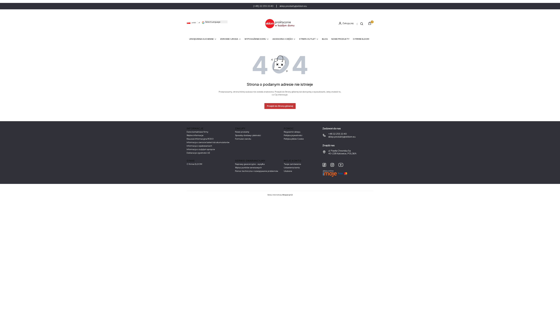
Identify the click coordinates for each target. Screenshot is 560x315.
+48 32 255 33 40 (337, 133)
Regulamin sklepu (292, 132)
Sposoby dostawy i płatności (248, 135)
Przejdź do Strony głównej (280, 106)
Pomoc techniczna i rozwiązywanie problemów (256, 171)
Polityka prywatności (293, 135)
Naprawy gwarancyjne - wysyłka (250, 164)
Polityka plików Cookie (294, 139)
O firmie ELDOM (194, 164)
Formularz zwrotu (243, 139)
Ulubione (288, 171)
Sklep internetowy (279, 195)
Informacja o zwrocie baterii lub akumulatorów (208, 142)
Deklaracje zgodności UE (198, 153)
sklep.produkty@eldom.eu (293, 6)
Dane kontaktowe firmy (197, 132)
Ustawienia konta (292, 167)
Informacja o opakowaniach (199, 146)
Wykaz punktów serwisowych (248, 167)
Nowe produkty (242, 132)
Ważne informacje (195, 135)
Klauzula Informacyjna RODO (200, 139)
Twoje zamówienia (292, 164)
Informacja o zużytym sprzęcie (201, 149)
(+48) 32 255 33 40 (263, 6)
